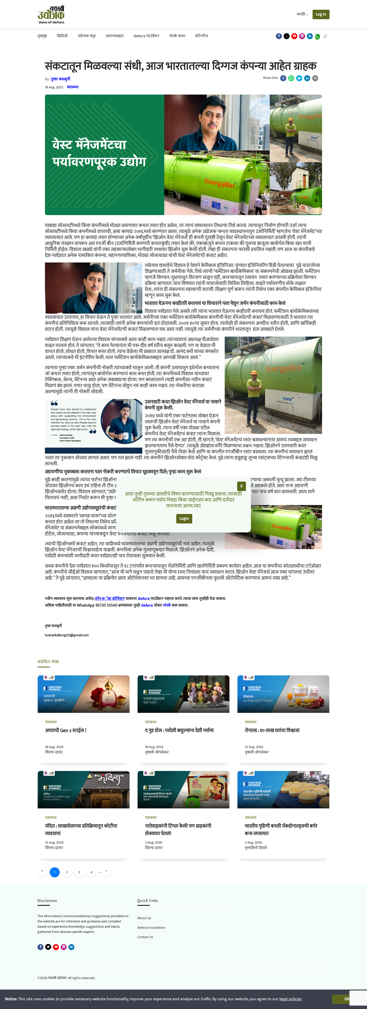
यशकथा (72, 87)
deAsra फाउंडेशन (146, 36)
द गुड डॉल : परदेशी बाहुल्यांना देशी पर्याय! (179, 730)
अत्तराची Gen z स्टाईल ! (65, 730)
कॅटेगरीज (201, 36)
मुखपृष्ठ (42, 36)
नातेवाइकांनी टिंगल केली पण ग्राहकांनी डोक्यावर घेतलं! (178, 830)
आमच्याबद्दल (115, 36)
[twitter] (299, 78)
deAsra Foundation (151, 927)
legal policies (290, 999)
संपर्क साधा (177, 36)
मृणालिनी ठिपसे (256, 848)
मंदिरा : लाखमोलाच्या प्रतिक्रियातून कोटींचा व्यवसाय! (81, 830)
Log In (321, 14)
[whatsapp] (291, 78)
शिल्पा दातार (54, 752)
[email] (315, 78)
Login (184, 518)
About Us (144, 918)
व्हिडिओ (62, 36)
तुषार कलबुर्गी (60, 79)
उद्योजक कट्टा (87, 36)
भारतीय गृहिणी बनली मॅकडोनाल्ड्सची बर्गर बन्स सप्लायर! (281, 830)
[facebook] (283, 78)
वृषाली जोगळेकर (157, 752)
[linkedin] (307, 78)
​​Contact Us (145, 937)
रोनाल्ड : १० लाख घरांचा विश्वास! (272, 730)
